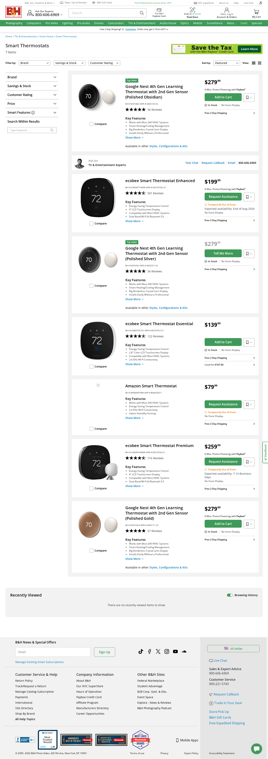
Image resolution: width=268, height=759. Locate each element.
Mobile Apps (189, 740)
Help (236, 2)
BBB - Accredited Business (25, 740)
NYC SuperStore (206, 2)
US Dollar (236, 648)
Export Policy (191, 753)
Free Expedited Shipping (227, 723)
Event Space (145, 697)
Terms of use (137, 753)
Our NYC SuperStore (89, 686)
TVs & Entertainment (26, 36)
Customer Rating (101, 63)
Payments (21, 697)
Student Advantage (149, 686)
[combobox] (226, 63)
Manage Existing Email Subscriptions (39, 662)
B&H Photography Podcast (154, 708)
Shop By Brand (25, 713)
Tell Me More (223, 253)
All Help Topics (25, 719)
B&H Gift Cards (220, 717)
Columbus (130, 29)
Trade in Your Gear (228, 703)
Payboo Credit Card (89, 697)
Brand (24, 63)
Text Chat (191, 162)
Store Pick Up (219, 712)
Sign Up (104, 652)
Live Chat (248, 2)
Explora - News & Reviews (154, 702)
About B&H (83, 680)
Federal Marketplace (150, 680)
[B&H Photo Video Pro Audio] (15, 12)
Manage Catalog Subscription (34, 691)
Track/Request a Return (30, 686)
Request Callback (213, 162)
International (23, 702)
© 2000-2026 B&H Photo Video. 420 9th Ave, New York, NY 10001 (51, 753)
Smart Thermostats (66, 36)
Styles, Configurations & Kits (168, 146)
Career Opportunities (90, 713)
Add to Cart (223, 97)
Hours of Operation (89, 691)
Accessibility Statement (221, 753)
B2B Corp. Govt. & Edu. (152, 691)
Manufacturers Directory (92, 708)
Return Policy (24, 680)
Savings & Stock (66, 63)
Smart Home (46, 36)
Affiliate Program (87, 702)
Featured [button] (221, 63)
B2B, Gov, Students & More (38, 2)
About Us (224, 2)
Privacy (164, 753)
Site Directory (24, 708)
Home (8, 36)
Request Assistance (223, 196)
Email (231, 162)
